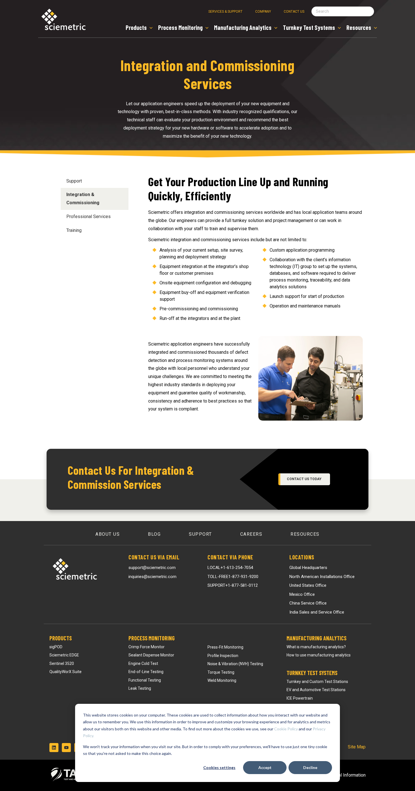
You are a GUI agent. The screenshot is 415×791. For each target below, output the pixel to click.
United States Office (307, 585)
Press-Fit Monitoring (225, 647)
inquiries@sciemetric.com (152, 576)
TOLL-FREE (232, 576)
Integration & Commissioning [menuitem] (82, 198)
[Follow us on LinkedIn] (53, 747)
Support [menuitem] (74, 181)
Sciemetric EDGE (64, 655)
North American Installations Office (322, 576)
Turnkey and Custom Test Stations (317, 681)
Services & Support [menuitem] (225, 12)
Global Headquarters (308, 567)
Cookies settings (219, 767)
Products (60, 638)
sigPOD (55, 647)
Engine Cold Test (143, 663)
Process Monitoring (151, 638)
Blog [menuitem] (154, 534)
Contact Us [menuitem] (294, 12)
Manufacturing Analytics (316, 638)
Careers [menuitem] (251, 534)
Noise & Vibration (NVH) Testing (235, 664)
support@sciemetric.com (152, 567)
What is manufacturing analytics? (316, 647)
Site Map (357, 747)
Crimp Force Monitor (146, 647)
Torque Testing (220, 672)
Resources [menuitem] (305, 534)
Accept (265, 767)
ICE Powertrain (300, 698)
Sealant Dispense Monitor (151, 655)
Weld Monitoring (221, 680)
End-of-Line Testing (145, 671)
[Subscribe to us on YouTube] (66, 747)
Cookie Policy (286, 728)
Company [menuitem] (263, 12)
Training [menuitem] (74, 230)
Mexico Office (302, 594)
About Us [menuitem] (107, 534)
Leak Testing (139, 688)
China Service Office (308, 603)
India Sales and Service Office (316, 612)
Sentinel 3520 (61, 663)
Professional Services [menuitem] (88, 216)
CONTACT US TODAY (304, 479)
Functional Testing (144, 680)
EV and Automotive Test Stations (316, 689)
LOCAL (230, 567)
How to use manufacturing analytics (319, 655)
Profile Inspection (222, 655)
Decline (310, 767)
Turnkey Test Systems (312, 672)
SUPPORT (232, 585)
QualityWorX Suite (65, 671)
